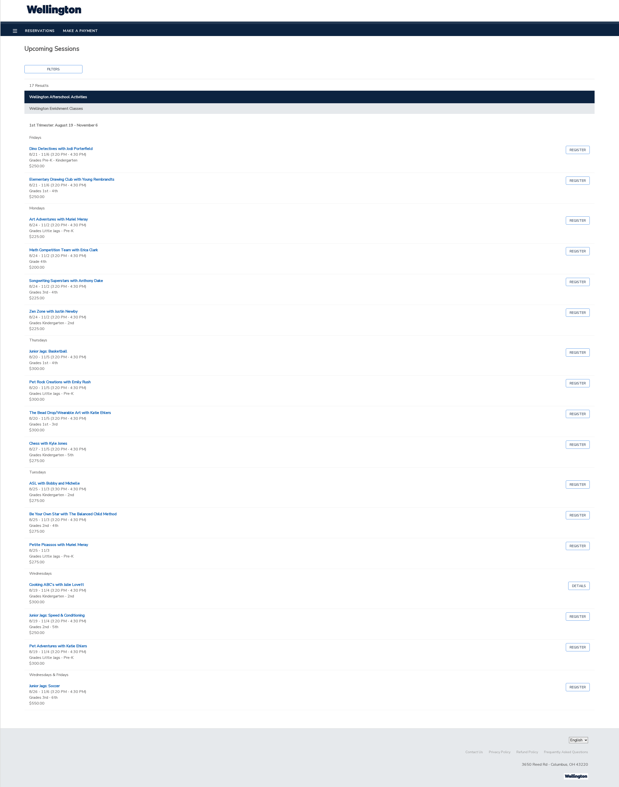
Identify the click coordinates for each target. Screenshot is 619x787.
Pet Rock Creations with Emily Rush (60, 382)
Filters (53, 69)
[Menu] (18, 30)
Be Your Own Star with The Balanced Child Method (73, 514)
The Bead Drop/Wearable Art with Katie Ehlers (70, 412)
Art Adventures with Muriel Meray (58, 219)
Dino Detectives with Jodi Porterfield (61, 148)
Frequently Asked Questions (566, 752)
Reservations (40, 30)
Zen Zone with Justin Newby (53, 311)
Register (578, 149)
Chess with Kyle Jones (48, 443)
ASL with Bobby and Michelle (54, 483)
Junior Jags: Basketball (48, 351)
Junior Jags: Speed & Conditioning (57, 615)
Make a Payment (80, 30)
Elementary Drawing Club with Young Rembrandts (71, 179)
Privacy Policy (499, 752)
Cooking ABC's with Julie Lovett (56, 584)
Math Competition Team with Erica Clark (63, 250)
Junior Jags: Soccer (44, 686)
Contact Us (474, 752)
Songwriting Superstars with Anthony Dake (66, 280)
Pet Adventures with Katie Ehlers (58, 646)
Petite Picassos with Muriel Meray (58, 544)
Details (579, 585)
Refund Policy (527, 752)
